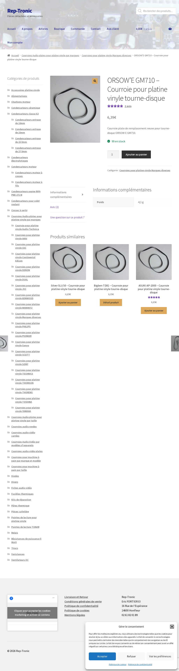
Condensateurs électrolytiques (19, 159)
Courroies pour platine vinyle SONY (27, 362)
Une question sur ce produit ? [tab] (67, 217)
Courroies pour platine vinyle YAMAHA (27, 409)
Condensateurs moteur (24, 166)
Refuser (131, 656)
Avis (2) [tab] (54, 207)
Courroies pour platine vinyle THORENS (27, 390)
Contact (96, 28)
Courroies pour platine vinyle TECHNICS (27, 372)
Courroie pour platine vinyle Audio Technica (27, 227)
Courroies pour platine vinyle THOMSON (27, 381)
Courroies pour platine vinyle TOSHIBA (27, 400)
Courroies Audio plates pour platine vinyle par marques (50, 55)
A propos (27, 28)
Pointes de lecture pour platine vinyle (24, 519)
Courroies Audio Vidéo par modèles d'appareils (25, 443)
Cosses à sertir (19, 210)
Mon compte (15, 42)
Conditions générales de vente (83, 601)
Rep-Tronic (19, 10)
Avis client (113, 28)
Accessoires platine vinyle (25, 90)
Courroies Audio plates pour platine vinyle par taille (26, 418)
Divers (14, 481)
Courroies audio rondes (24, 426)
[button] (172, 626)
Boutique (59, 28)
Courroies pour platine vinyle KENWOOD (27, 296)
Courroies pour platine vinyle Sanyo (27, 343)
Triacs (14, 548)
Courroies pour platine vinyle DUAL (27, 277)
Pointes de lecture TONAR (25, 527)
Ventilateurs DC (19, 559)
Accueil (11, 28)
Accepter (102, 656)
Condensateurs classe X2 (25, 113)
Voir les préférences (160, 656)
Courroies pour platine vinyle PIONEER (27, 334)
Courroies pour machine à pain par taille (25, 468)
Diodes (15, 476)
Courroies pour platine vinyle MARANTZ (27, 306)
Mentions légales (75, 615)
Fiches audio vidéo (21, 487)
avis (128, 106)
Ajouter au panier (136, 154)
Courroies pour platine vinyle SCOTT (27, 353)
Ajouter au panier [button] (68, 302)
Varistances (17, 554)
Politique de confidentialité (140, 664)
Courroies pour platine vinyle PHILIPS (27, 325)
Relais (14, 532)
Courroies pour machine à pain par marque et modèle (26, 459)
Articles (43, 28)
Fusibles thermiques (22, 493)
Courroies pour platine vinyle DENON (27, 268)
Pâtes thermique (20, 505)
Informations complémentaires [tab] (61, 194)
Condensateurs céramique (25, 107)
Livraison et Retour (76, 597)
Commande (78, 28)
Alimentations (19, 96)
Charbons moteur (20, 101)
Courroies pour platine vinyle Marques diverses (106, 55)
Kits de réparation (21, 499)
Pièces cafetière (20, 511)
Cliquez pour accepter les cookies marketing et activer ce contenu (32, 612)
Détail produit (111, 302)
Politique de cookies (117, 664)
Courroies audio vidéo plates (27, 451)
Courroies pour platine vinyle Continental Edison (27, 257)
